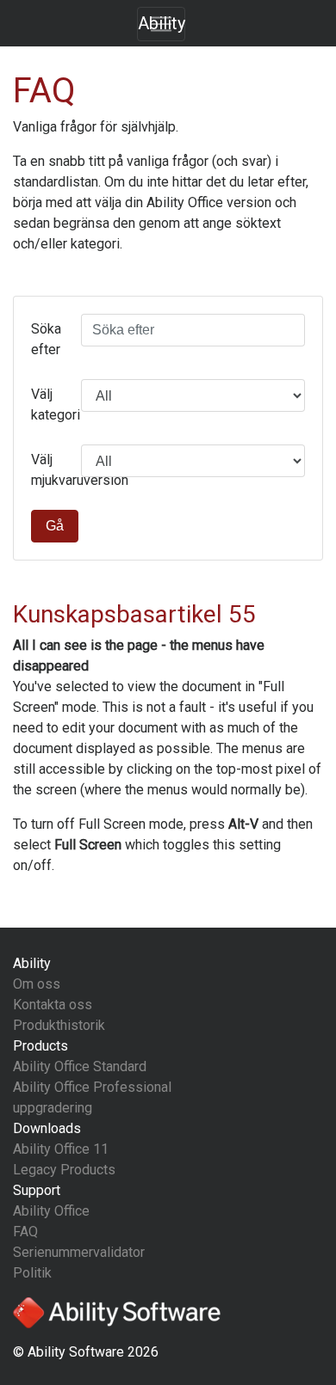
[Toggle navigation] (161, 24)
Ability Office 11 (61, 1149)
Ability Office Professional (92, 1087)
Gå (55, 525)
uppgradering (52, 1108)
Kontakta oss (52, 1004)
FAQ (25, 1231)
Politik (32, 1273)
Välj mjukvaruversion (49, 469)
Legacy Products (64, 1169)
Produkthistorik (59, 1025)
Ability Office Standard (79, 1066)
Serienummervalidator (79, 1252)
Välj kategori (49, 404)
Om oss (36, 984)
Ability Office (51, 1211)
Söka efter (46, 339)
